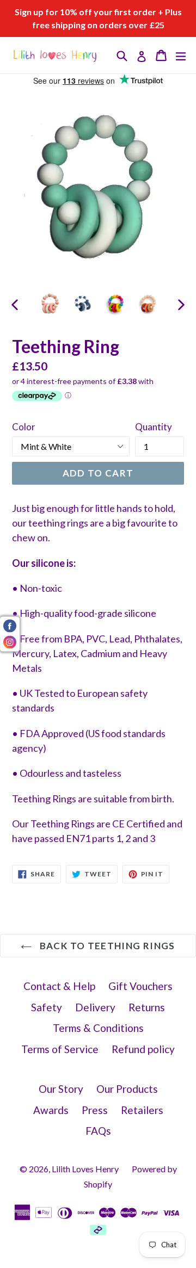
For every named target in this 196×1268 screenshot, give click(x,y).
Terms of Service (60, 1049)
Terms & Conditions (98, 1028)
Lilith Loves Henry (85, 1169)
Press (95, 1110)
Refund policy (143, 1049)
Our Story (61, 1089)
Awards (51, 1110)
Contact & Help (59, 986)
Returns (146, 1007)
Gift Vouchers (140, 986)
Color (23, 426)
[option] (50, 303)
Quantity (153, 426)
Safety (46, 1007)
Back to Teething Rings (106, 945)
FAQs (98, 1130)
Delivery (95, 1007)
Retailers (142, 1110)
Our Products (127, 1089)
